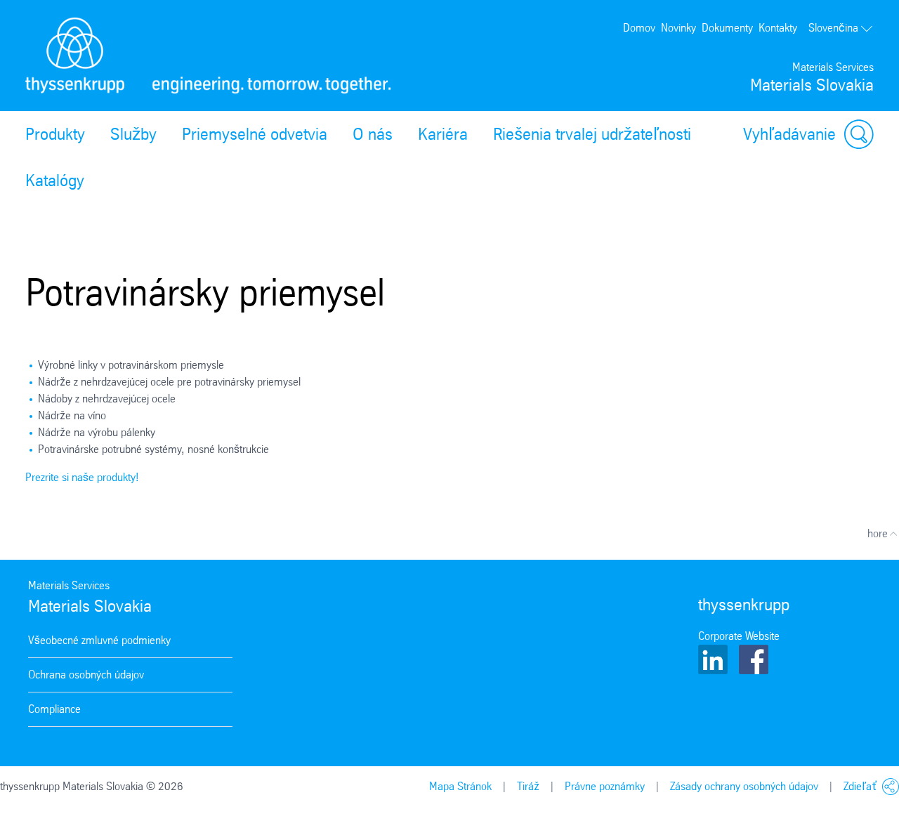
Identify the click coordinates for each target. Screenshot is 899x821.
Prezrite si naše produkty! (82, 477)
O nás (373, 134)
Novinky (678, 27)
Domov (639, 27)
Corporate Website (739, 636)
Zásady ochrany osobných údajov (744, 786)
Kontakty (778, 27)
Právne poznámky (605, 786)
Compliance (54, 709)
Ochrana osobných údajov (86, 674)
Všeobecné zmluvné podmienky (99, 640)
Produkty (55, 134)
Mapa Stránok (460, 786)
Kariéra (443, 134)
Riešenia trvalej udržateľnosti (592, 134)
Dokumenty (727, 27)
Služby (133, 134)
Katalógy (54, 180)
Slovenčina (833, 27)
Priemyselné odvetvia (254, 134)
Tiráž (528, 786)
